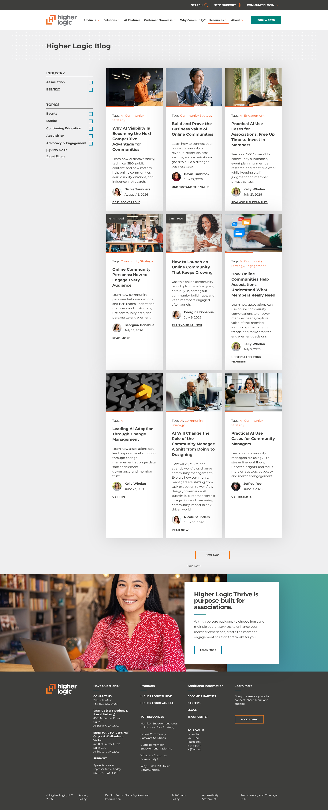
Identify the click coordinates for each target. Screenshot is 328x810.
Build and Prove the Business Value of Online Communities (192, 129)
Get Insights (241, 496)
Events (51, 113)
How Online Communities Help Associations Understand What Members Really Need (253, 284)
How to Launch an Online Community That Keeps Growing (192, 267)
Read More (121, 338)
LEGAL (192, 710)
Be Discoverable (126, 202)
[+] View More (56, 150)
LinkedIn (193, 734)
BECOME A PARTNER (202, 696)
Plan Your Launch (187, 325)
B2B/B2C (53, 89)
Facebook (194, 741)
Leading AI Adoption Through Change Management (133, 434)
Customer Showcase (158, 20)
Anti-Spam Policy (178, 797)
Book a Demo (266, 20)
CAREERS (194, 703)
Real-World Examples (249, 202)
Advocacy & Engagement (66, 143)
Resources (216, 20)
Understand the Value (190, 187)
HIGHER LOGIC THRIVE (156, 696)
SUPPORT (100, 758)
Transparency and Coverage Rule (259, 797)
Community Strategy (196, 115)
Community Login (260, 5)
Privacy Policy (83, 797)
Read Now (180, 530)
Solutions (110, 20)
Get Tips (118, 496)
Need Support (225, 5)
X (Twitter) (194, 749)
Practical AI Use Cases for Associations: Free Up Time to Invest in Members (253, 134)
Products (90, 20)
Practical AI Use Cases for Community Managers (253, 438)
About (235, 20)
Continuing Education (63, 128)
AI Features (132, 20)
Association (55, 82)
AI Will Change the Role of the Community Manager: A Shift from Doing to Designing (193, 444)
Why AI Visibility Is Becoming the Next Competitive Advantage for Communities (131, 139)
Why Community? (193, 20)
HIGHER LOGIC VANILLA (156, 703)
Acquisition (55, 136)
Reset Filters (55, 156)
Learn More (208, 650)
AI (122, 115)
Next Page (212, 555)
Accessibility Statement (210, 797)
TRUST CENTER (198, 716)
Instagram (194, 745)
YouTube (193, 738)
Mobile (51, 121)
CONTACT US (102, 696)
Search (197, 5)
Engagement (254, 115)
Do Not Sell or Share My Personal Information (127, 797)
